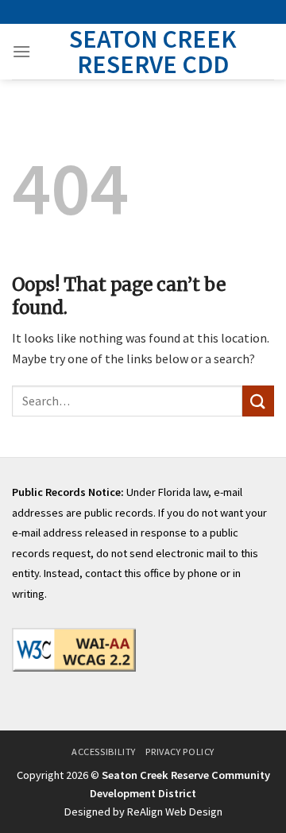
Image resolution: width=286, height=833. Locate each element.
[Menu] (21, 51)
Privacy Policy (179, 751)
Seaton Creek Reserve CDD (153, 51)
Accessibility (104, 751)
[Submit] (258, 401)
